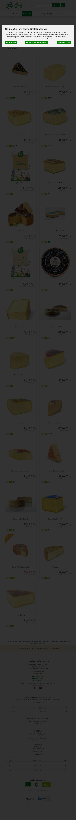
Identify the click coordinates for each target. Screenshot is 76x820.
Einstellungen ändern (64, 42)
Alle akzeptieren (11, 42)
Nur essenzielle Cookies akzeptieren (36, 42)
